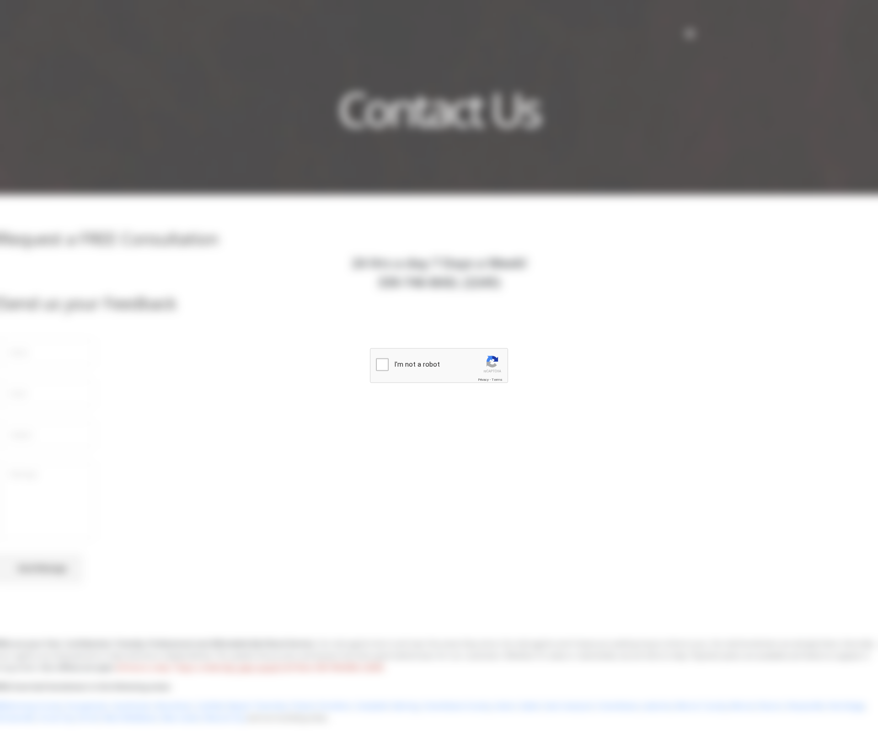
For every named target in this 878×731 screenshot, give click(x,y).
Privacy (483, 380)
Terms (497, 380)
